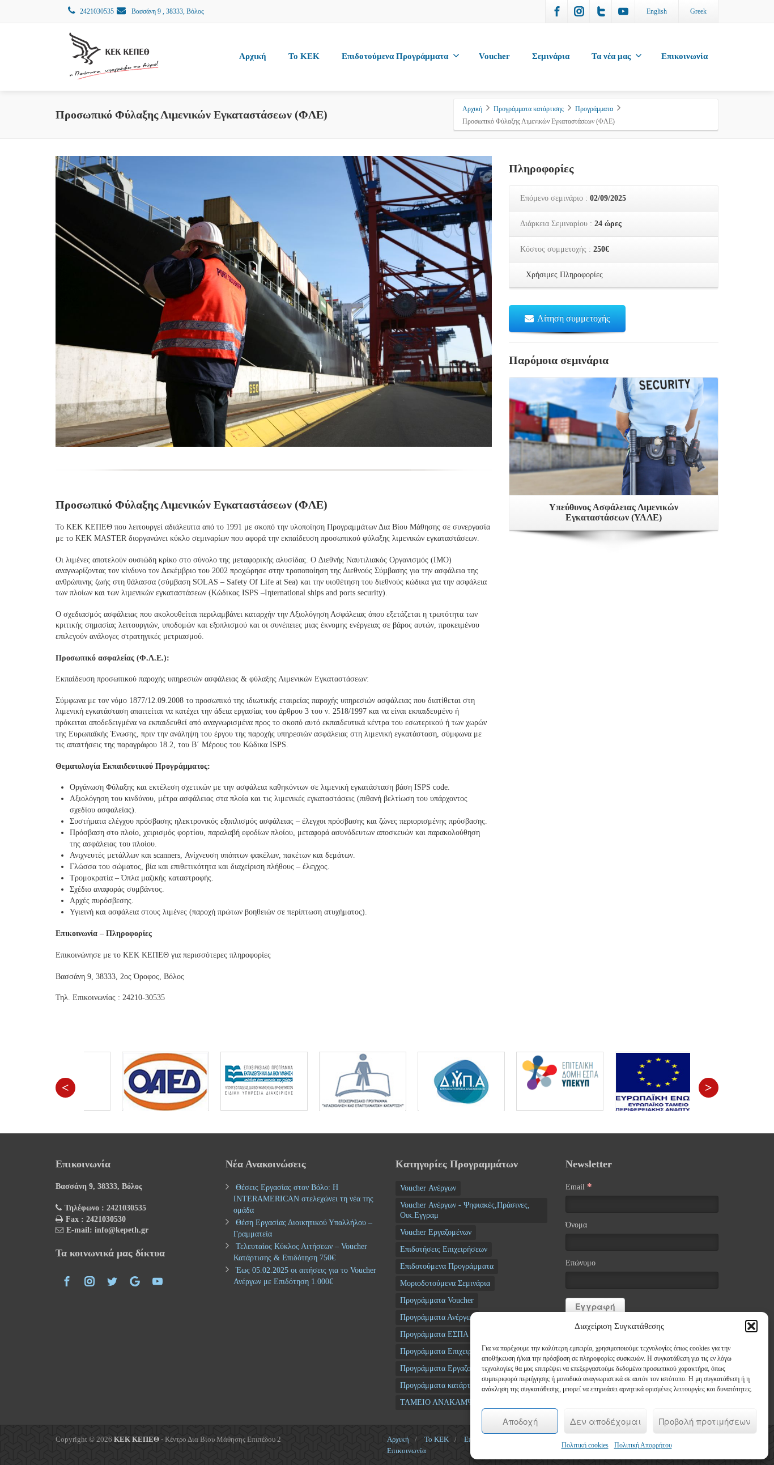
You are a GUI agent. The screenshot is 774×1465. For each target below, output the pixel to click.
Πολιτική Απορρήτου (643, 1445)
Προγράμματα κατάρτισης (442, 1385)
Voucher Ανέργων (428, 1188)
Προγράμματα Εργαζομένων (445, 1368)
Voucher (494, 56)
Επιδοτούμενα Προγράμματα (395, 56)
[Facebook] (557, 11)
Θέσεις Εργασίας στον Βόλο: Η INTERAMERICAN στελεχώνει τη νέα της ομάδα (303, 1198)
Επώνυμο (580, 1263)
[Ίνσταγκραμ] (579, 11)
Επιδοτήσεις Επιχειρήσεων (443, 1249)
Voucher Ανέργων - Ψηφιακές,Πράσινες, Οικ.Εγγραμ (465, 1210)
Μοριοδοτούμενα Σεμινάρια (445, 1283)
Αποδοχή (520, 1421)
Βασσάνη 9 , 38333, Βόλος (167, 11)
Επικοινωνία (684, 56)
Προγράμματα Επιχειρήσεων (446, 1351)
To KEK (304, 56)
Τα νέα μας (611, 56)
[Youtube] (623, 11)
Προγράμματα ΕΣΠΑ (434, 1334)
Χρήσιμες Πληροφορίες (563, 274)
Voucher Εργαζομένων (435, 1232)
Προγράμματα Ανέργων (437, 1317)
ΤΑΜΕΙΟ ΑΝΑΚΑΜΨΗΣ (441, 1402)
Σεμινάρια (550, 56)
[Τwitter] (601, 11)
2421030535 (97, 11)
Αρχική (252, 56)
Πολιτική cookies (585, 1445)
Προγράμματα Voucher (437, 1300)
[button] (751, 1326)
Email (578, 1186)
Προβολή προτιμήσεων (705, 1421)
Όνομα (576, 1225)
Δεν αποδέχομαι (605, 1421)
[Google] (135, 1281)
